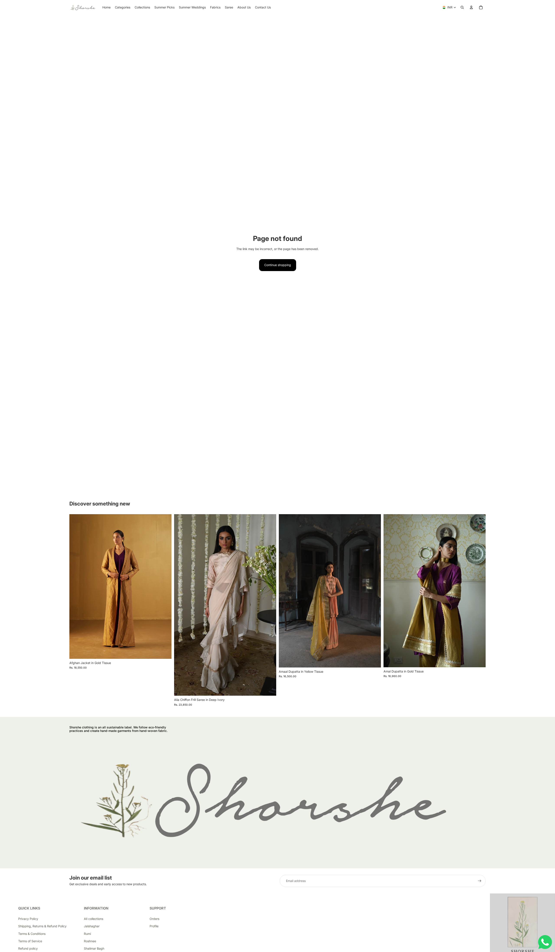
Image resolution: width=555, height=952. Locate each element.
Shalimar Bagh (94, 948)
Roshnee (90, 941)
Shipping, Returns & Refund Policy (42, 926)
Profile (154, 926)
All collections (93, 919)
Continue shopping (277, 265)
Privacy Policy (28, 919)
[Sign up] (479, 881)
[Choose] (165, 652)
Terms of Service (30, 941)
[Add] (269, 689)
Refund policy (28, 948)
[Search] (462, 7)
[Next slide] (164, 586)
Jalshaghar (92, 926)
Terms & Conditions (32, 934)
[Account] (471, 7)
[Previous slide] (75, 586)
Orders (154, 919)
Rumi (87, 934)
